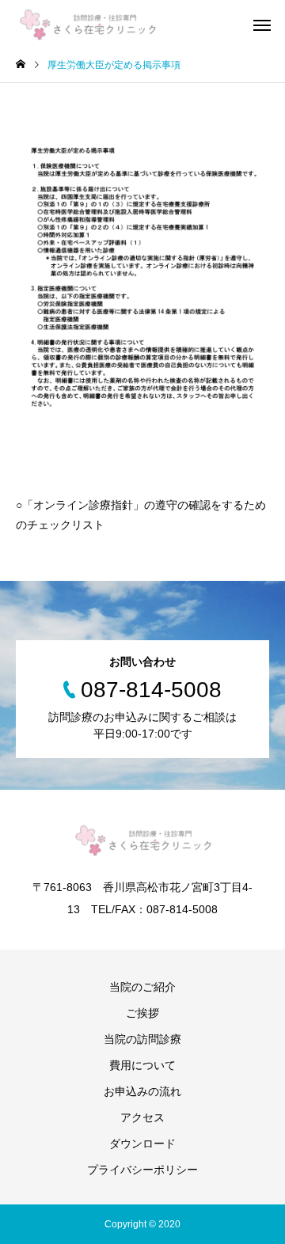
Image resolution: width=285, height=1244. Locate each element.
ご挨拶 (142, 1013)
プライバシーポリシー (142, 1169)
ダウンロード (142, 1143)
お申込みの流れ (142, 1091)
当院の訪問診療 (142, 1039)
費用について (142, 1065)
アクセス (142, 1117)
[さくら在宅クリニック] (87, 24)
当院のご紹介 (142, 986)
